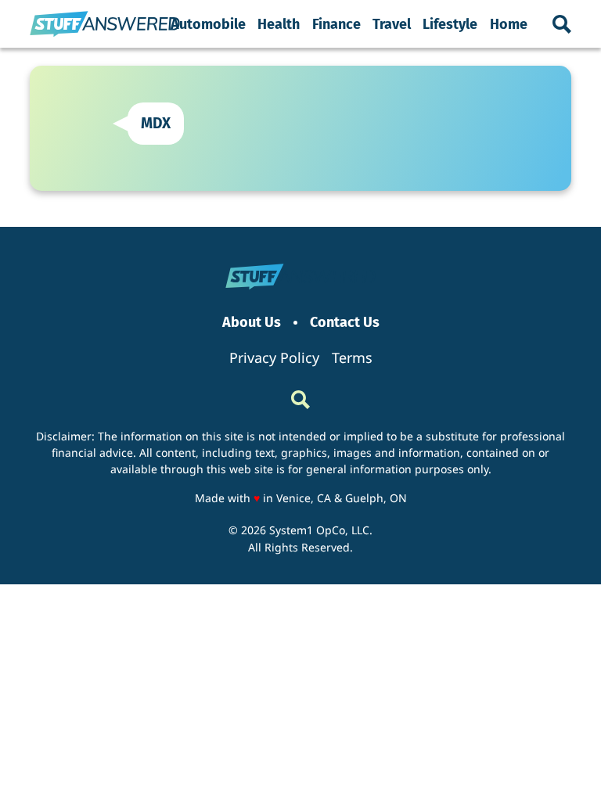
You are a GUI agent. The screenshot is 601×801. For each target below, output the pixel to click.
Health (278, 24)
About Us (251, 322)
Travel (391, 24)
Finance (336, 24)
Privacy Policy (274, 357)
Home (508, 24)
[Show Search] (561, 24)
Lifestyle (450, 24)
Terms (352, 357)
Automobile (208, 24)
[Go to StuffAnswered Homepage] (105, 24)
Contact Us (345, 322)
